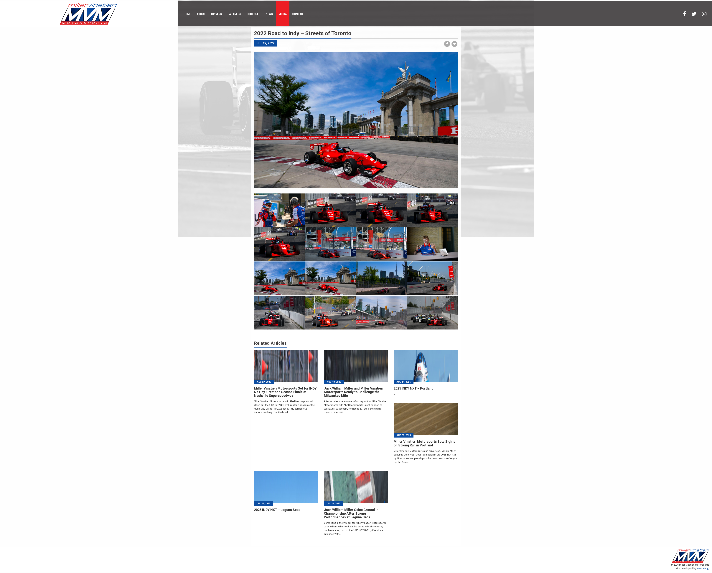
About (201, 14)
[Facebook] (684, 13)
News (269, 14)
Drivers (216, 14)
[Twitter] (694, 13)
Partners (234, 14)
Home (187, 14)
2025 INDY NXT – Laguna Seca (277, 510)
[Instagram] (704, 13)
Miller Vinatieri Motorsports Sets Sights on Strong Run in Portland (424, 443)
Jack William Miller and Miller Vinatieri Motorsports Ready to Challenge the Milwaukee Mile (353, 392)
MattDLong (703, 568)
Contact (298, 14)
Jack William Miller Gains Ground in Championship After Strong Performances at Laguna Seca (351, 513)
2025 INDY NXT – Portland (414, 388)
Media (282, 14)
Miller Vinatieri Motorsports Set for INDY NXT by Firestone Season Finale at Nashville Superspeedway (285, 392)
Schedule (253, 14)
